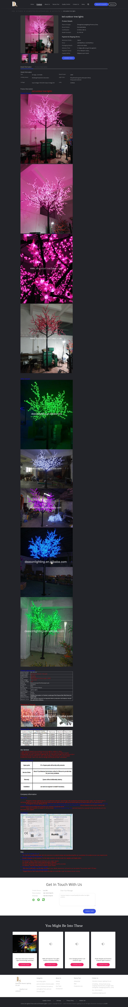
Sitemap (58, 1000)
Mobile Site (82, 1000)
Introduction (59, 988)
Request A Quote (101, 4)
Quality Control (66, 4)
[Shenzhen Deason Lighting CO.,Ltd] (34, 900)
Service (58, 984)
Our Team (58, 986)
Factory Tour (56, 4)
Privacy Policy (70, 1000)
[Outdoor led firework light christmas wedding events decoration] (103, 944)
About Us (47, 4)
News (83, 4)
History (58, 981)
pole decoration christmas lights (45, 984)
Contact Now (68, 58)
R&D (75, 984)
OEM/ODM (77, 981)
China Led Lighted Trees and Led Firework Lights (34, 1003)
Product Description (41, 67)
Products (39, 4)
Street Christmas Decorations (45, 986)
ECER (105, 1003)
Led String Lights (41, 981)
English (112, 4)
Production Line (78, 986)
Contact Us (76, 4)
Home (32, 4)
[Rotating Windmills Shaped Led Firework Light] (77, 944)
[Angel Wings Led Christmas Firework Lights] (25, 944)
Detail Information (26, 67)
